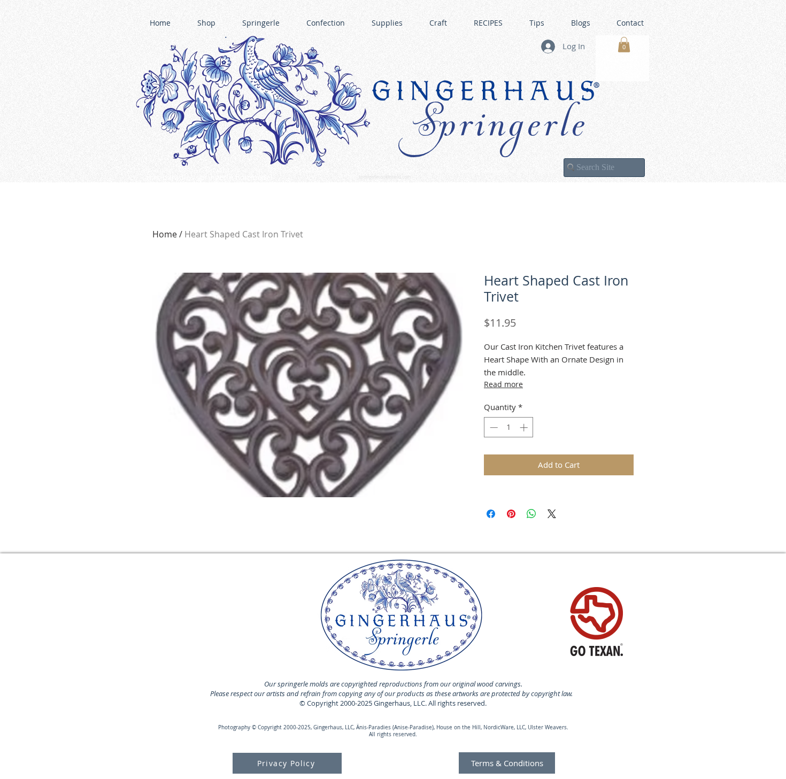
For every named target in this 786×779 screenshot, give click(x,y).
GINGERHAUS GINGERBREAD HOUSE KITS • (497, 171)
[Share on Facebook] (490, 513)
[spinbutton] (509, 427)
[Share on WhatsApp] (531, 513)
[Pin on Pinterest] (511, 513)
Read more (503, 384)
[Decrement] (493, 427)
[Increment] (525, 427)
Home (164, 234)
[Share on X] (551, 513)
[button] (624, 44)
